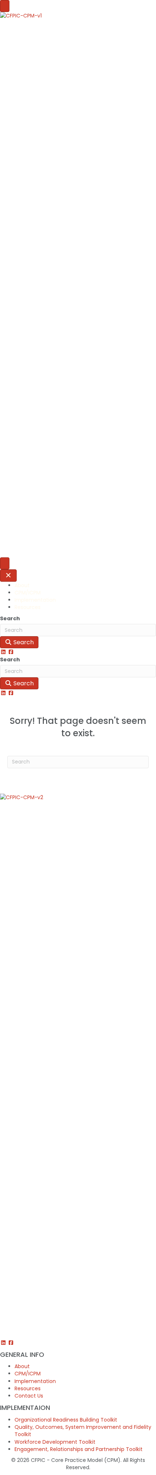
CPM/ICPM (28, 592)
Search (10, 618)
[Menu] (4, 6)
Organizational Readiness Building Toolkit (66, 1419)
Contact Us (29, 1395)
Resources (28, 607)
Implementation (35, 600)
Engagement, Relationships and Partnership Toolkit (79, 1449)
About (22, 585)
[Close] (8, 575)
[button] (4, 652)
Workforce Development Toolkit (55, 1442)
